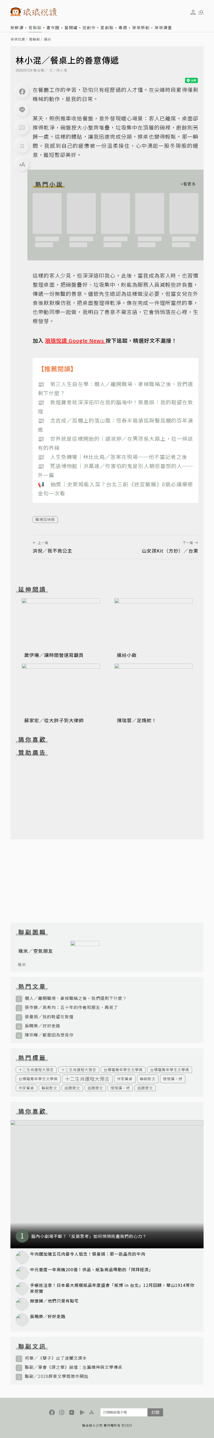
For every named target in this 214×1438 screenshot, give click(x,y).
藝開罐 (71, 27)
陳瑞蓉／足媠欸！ (137, 720)
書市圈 (53, 27)
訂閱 (155, 1412)
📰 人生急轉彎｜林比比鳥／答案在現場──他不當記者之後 (112, 457)
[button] (22, 128)
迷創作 (89, 27)
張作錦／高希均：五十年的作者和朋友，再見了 (71, 1007)
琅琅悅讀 (17, 39)
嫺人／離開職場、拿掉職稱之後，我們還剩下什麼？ (76, 998)
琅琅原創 (141, 27)
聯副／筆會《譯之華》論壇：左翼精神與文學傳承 (73, 1367)
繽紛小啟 (127, 654)
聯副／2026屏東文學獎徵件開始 (56, 1376)
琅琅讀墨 (163, 27)
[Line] (22, 109)
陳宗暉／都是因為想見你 (49, 1035)
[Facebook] (22, 91)
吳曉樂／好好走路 (42, 1026)
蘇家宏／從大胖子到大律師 (54, 720)
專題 (122, 27)
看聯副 (35, 27)
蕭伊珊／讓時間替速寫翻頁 (54, 654)
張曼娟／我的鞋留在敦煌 (49, 1017)
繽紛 (47, 39)
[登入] (193, 12)
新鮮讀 (17, 27)
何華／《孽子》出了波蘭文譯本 (56, 1358)
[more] (188, 184)
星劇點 (107, 27)
